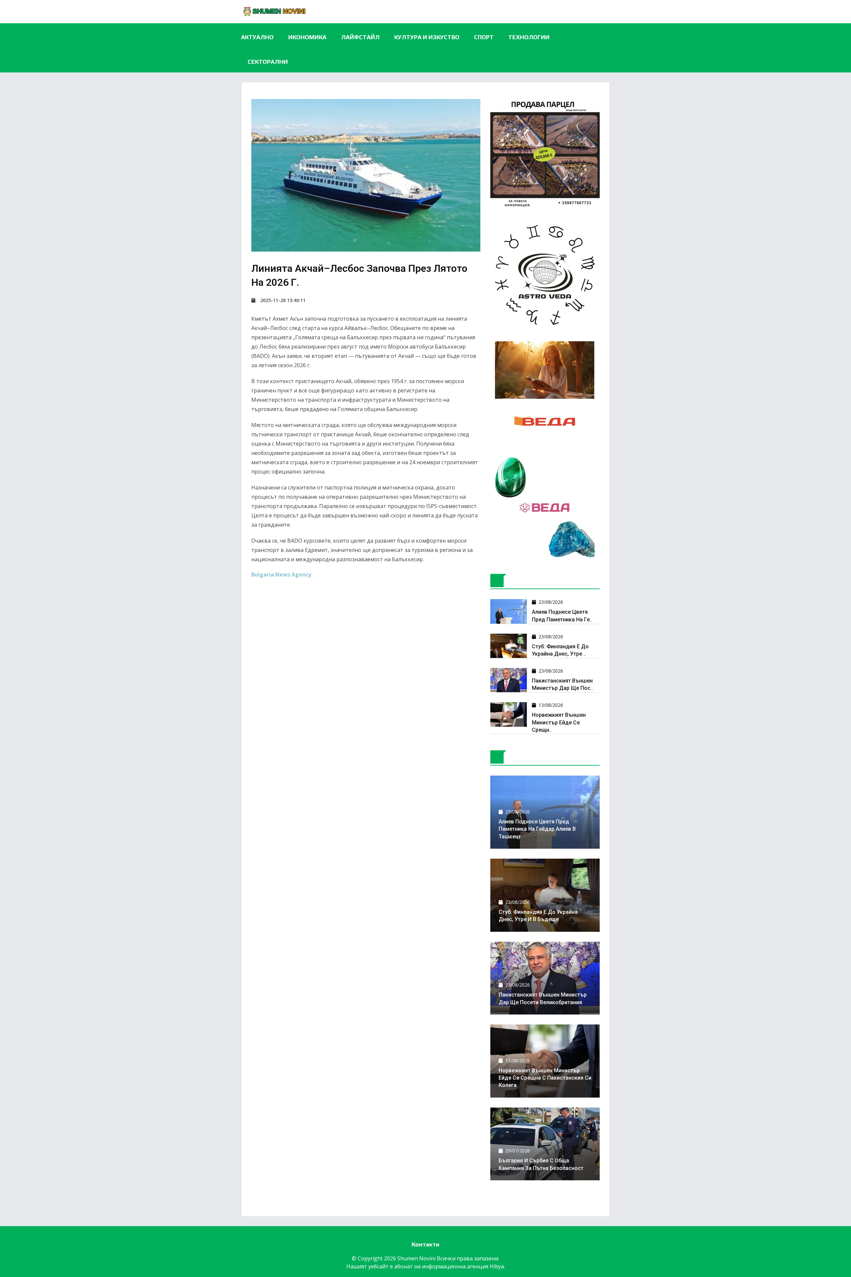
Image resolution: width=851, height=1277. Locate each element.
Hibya (497, 1266)
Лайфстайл (360, 37)
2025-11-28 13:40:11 (282, 300)
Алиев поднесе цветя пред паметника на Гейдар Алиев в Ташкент (537, 829)
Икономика (307, 37)
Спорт (484, 37)
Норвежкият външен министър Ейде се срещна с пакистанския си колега (545, 1078)
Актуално (257, 37)
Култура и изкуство (426, 37)
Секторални (268, 61)
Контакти (425, 1244)
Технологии (528, 37)
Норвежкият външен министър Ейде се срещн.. (559, 722)
